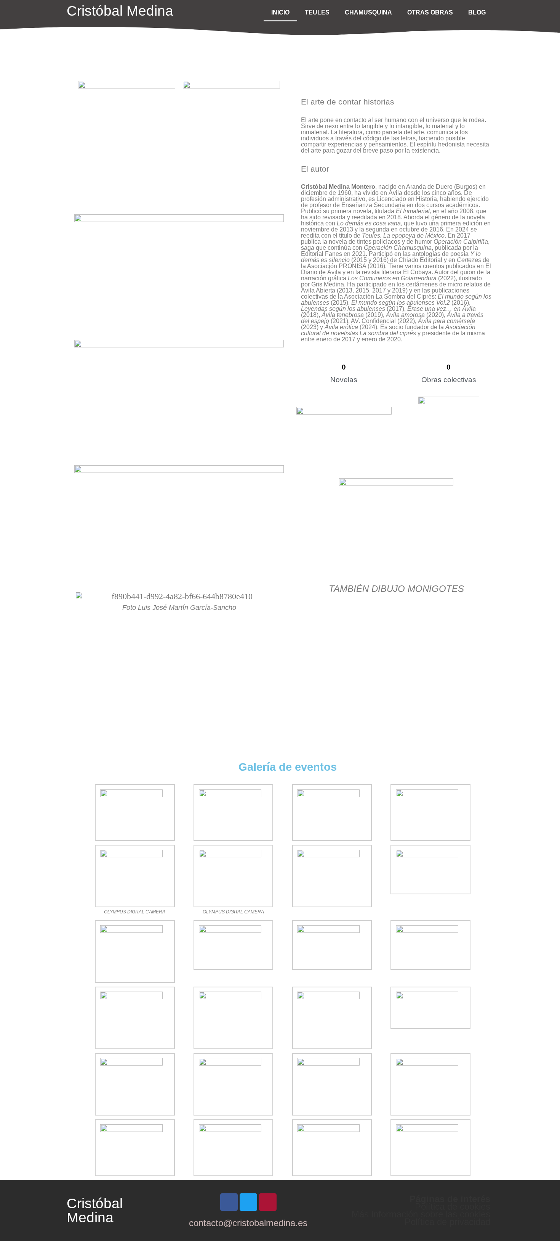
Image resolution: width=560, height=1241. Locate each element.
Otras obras (430, 12)
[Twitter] (248, 1202)
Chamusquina (368, 12)
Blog (477, 12)
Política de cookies (452, 1206)
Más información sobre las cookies (421, 1214)
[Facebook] (229, 1202)
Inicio (280, 12)
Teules (317, 12)
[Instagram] (268, 1202)
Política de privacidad (447, 1222)
